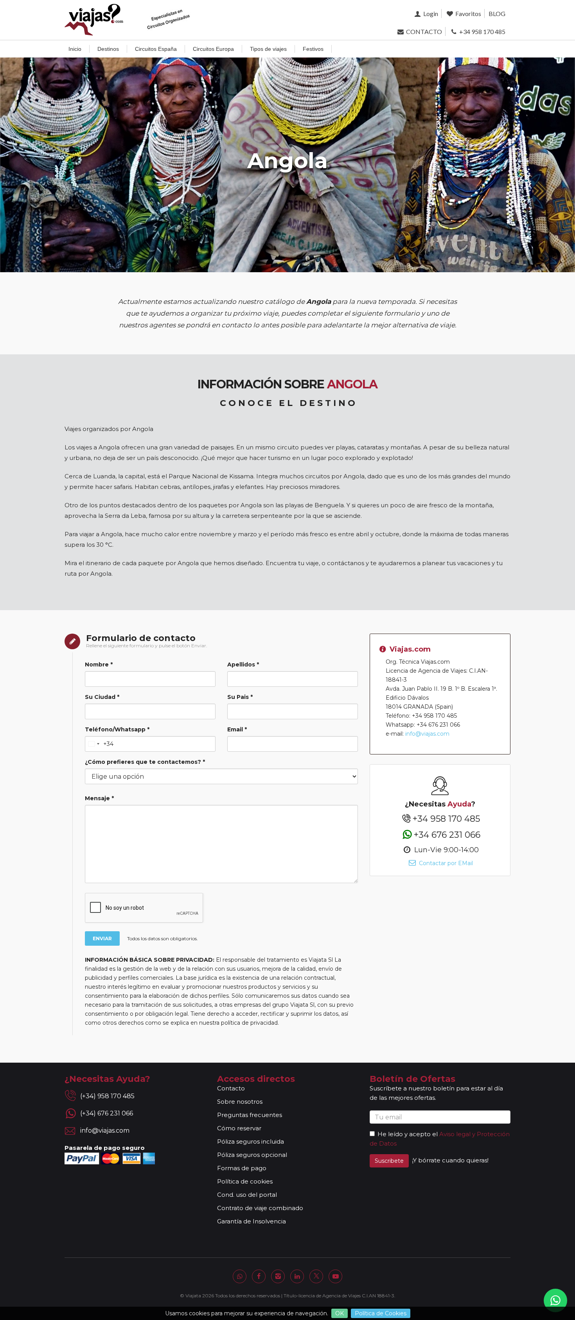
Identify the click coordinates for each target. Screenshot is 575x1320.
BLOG (497, 13)
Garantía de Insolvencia (251, 1221)
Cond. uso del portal (247, 1194)
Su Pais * (240, 696)
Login (430, 13)
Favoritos (467, 13)
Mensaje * (99, 798)
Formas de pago (241, 1168)
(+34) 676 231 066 (106, 1113)
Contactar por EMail (445, 863)
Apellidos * (243, 664)
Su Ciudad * (102, 696)
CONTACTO (423, 31)
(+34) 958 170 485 (107, 1096)
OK (339, 1313)
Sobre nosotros (239, 1101)
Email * (237, 729)
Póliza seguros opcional (252, 1154)
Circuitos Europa (213, 49)
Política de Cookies (380, 1313)
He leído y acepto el (407, 1134)
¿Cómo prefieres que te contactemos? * (145, 761)
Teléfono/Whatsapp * (117, 729)
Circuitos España (156, 49)
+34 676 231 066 (446, 834)
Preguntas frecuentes (249, 1115)
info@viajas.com (427, 733)
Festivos (313, 49)
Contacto (231, 1088)
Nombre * (99, 664)
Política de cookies (245, 1181)
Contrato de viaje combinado (260, 1208)
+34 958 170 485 (481, 31)
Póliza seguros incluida (250, 1141)
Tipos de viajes (268, 49)
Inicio (74, 49)
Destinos (108, 49)
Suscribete (389, 1160)
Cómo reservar (239, 1128)
